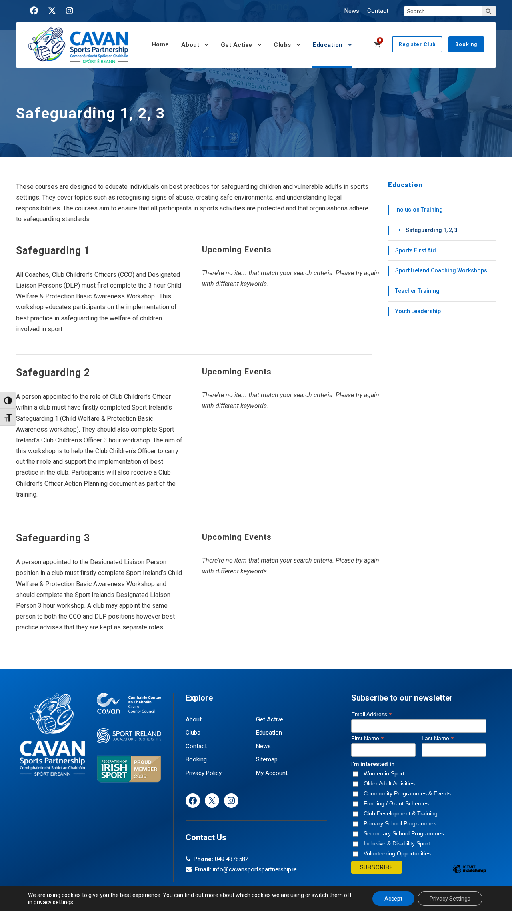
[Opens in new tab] (34, 11)
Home (160, 44)
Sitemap (267, 759)
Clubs (282, 44)
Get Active (236, 44)
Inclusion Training (419, 209)
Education (327, 44)
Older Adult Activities (389, 783)
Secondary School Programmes (404, 833)
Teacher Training (417, 291)
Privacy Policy (204, 773)
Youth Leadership (418, 311)
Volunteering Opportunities (397, 853)
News (351, 10)
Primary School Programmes (400, 823)
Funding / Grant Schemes (396, 803)
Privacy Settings (450, 898)
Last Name (438, 738)
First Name (367, 738)
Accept (393, 898)
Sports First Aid (415, 250)
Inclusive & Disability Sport (397, 843)
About (190, 44)
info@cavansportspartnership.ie (255, 869)
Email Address (371, 714)
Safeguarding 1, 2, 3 (432, 230)
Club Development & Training (401, 813)
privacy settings (53, 902)
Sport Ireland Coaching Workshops (441, 270)
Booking (466, 44)
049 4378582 (231, 859)
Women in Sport (384, 773)
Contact (377, 10)
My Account (272, 773)
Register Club (417, 44)
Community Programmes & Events (407, 793)
